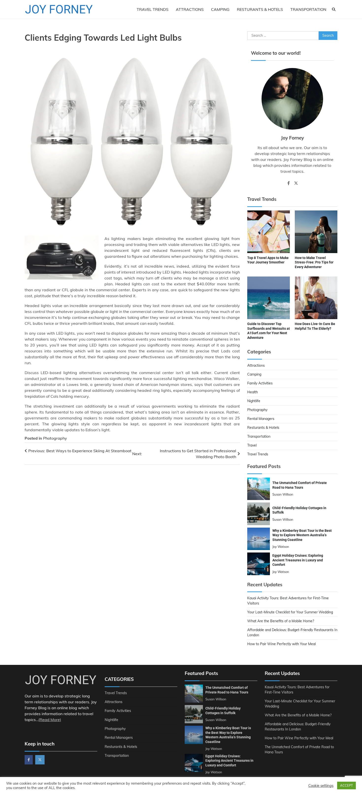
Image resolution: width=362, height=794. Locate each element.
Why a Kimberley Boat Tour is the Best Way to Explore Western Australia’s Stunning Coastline (302, 535)
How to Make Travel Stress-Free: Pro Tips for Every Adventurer (314, 262)
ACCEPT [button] (346, 785)
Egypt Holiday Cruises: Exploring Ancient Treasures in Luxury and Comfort (297, 560)
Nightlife (253, 401)
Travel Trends (152, 9)
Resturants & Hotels (260, 9)
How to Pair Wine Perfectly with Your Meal (281, 644)
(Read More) (49, 719)
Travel (252, 445)
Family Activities (260, 383)
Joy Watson (280, 547)
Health (252, 392)
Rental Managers (260, 418)
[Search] (333, 9)
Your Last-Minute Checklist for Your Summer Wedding (290, 612)
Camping (220, 9)
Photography (55, 438)
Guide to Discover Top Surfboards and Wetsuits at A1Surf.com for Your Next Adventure (268, 331)
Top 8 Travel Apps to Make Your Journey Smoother (268, 260)
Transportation (308, 9)
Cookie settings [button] (320, 785)
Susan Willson (282, 494)
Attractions (190, 9)
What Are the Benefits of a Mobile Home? (280, 621)
